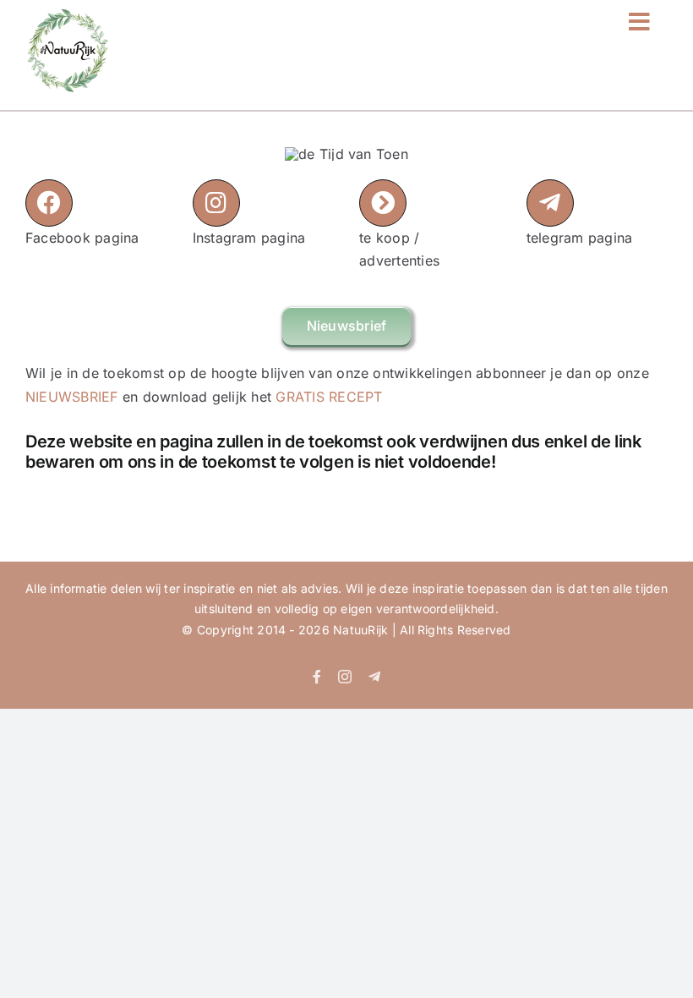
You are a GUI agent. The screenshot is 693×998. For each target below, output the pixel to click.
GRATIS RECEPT (329, 396)
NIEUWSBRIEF (71, 396)
